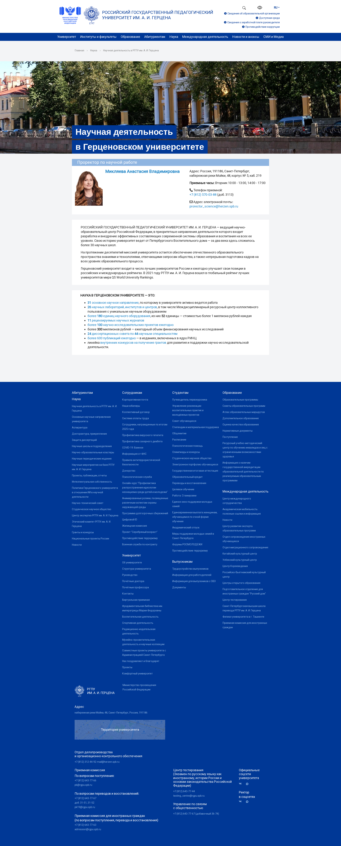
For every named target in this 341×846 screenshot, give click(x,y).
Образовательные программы (240, 399)
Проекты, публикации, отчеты (89, 475)
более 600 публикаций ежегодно (112, 338)
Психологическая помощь (187, 445)
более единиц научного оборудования (119, 316)
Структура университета (136, 568)
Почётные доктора (133, 581)
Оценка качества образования (241, 424)
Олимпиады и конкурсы (186, 452)
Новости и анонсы (245, 37)
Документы (179, 587)
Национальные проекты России (90, 538)
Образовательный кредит (187, 476)
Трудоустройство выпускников (190, 568)
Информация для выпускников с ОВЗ (194, 581)
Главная (79, 50)
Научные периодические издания (92, 458)
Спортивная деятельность (137, 622)
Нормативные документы (238, 430)
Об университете (132, 562)
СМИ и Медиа (273, 37)
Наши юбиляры (131, 405)
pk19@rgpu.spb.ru (85, 807)
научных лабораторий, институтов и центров (122, 307)
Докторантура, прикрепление (89, 433)
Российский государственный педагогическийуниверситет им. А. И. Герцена (157, 15)
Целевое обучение (183, 489)
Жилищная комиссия (134, 525)
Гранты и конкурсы (83, 532)
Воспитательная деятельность (140, 616)
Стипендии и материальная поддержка (195, 427)
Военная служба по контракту (139, 544)
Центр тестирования (235, 599)
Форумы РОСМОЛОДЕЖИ (187, 544)
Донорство (128, 470)
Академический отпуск (185, 527)
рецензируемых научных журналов (116, 320)
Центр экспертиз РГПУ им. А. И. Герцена (95, 515)
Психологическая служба (137, 476)
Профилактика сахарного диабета (142, 441)
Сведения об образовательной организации (254, 13)
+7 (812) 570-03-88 (203, 194)
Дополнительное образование (241, 418)
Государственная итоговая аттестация (195, 470)
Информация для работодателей (191, 575)
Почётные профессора (135, 587)
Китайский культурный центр (240, 553)
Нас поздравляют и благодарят (140, 661)
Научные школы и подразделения (92, 446)
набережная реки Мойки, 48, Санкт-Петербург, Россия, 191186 (111, 712)
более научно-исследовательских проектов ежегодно (131, 325)
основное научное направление (113, 302)
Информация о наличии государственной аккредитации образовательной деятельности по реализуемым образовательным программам (243, 471)
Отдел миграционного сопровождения (245, 547)
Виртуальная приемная (136, 599)
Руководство (129, 575)
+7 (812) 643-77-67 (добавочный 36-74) (196, 813)
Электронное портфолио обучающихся (195, 464)
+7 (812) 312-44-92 (85, 761)
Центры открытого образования (241, 583)
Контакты (128, 593)
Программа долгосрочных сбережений (145, 513)
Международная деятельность (205, 37)
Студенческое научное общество (91, 509)
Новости (77, 544)
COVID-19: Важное (132, 447)
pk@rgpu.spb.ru (83, 784)
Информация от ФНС (134, 453)
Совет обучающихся (184, 421)
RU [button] (275, 7)
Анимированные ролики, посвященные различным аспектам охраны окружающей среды (145, 503)
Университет (66, 37)
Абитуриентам (154, 37)
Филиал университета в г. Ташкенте (243, 616)
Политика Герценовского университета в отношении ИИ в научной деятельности (95, 492)
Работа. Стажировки (184, 495)
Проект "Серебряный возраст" (140, 532)
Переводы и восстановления (189, 483)
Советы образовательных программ (244, 405)
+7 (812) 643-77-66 (85, 780)
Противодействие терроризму (140, 538)
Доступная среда (269, 18)
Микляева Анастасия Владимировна (142, 171)
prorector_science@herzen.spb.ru (214, 206)
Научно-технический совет (87, 503)
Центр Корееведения (235, 566)
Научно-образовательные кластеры (93, 452)
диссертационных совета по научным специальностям (132, 334)
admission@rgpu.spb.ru (88, 829)
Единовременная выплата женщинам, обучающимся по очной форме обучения (194, 517)
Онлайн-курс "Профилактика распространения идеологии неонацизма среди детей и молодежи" (145, 487)
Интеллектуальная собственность (92, 481)
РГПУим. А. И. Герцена (101, 691)
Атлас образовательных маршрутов (244, 412)
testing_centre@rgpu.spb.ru (189, 795)
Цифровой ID (129, 519)
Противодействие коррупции (262, 26)
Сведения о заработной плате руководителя (253, 22)
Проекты (127, 667)
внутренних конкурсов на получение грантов (133, 342)
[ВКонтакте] (241, 783)
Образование (130, 37)
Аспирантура (79, 427)
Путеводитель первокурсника (189, 399)
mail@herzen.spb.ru (108, 761)
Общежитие (179, 433)
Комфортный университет (137, 673)
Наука (173, 37)
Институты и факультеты (98, 37)
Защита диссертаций (84, 440)
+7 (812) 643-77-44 (184, 791)
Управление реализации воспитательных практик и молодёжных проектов (188, 410)
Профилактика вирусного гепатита (142, 435)
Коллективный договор (136, 412)
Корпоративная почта (135, 399)
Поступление (230, 437)
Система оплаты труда (135, 418)
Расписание (179, 439)
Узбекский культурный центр (240, 559)
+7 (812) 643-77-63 (85, 824)
